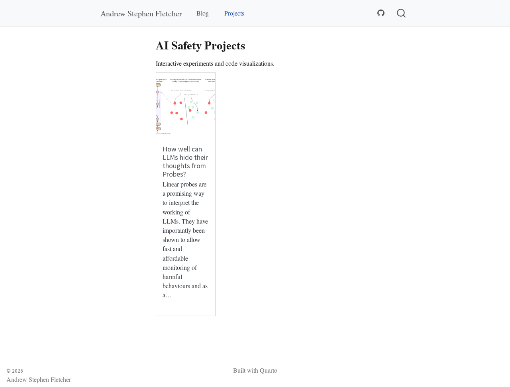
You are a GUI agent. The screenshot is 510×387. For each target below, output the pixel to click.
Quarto (268, 370)
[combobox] (402, 13)
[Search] (401, 13)
